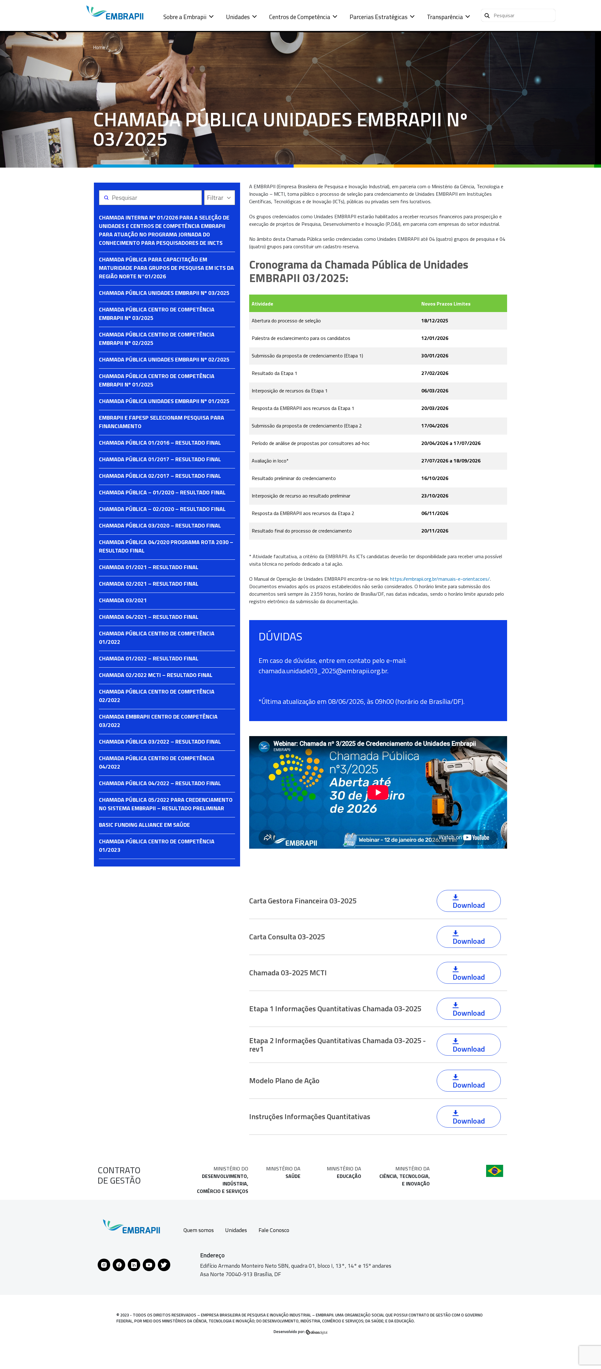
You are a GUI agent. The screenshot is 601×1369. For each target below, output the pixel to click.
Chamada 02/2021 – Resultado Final (148, 583)
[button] (518, 15)
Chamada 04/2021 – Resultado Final (148, 617)
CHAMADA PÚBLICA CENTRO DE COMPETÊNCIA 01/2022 (156, 637)
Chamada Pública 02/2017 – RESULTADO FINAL (160, 476)
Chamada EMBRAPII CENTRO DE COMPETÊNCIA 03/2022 (158, 720)
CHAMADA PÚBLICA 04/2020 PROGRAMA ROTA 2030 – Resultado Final (166, 546)
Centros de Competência (299, 16)
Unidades (238, 16)
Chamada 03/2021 (123, 600)
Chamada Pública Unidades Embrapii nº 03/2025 (164, 293)
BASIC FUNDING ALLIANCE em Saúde (144, 825)
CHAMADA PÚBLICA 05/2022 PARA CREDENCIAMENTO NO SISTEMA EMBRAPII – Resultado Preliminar (166, 804)
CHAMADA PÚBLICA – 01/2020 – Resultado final (162, 492)
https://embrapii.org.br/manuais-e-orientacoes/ (440, 579)
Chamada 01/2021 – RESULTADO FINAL (148, 567)
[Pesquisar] (487, 15)
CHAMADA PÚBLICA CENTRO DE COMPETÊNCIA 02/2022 (156, 695)
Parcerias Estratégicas (379, 16)
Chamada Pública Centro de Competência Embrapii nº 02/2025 (156, 338)
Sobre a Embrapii (185, 16)
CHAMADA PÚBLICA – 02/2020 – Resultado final (162, 509)
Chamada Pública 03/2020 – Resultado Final (160, 525)
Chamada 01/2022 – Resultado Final (148, 658)
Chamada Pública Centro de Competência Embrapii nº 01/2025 (156, 380)
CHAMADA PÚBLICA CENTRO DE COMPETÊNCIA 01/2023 (156, 845)
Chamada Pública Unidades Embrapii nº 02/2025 (164, 359)
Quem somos (198, 1230)
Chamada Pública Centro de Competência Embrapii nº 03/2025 (156, 313)
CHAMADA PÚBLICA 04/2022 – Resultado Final (160, 783)
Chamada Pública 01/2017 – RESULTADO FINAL (160, 459)
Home (99, 47)
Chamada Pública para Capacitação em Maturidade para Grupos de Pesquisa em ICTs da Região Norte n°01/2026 (166, 267)
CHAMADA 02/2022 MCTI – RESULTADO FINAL (156, 675)
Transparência (445, 16)
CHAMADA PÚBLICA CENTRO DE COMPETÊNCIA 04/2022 (156, 762)
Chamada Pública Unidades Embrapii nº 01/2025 (164, 401)
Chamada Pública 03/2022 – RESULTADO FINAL (160, 741)
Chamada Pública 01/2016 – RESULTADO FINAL (160, 442)
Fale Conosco (274, 1230)
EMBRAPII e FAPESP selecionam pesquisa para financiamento (161, 421)
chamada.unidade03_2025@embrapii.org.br (323, 670)
